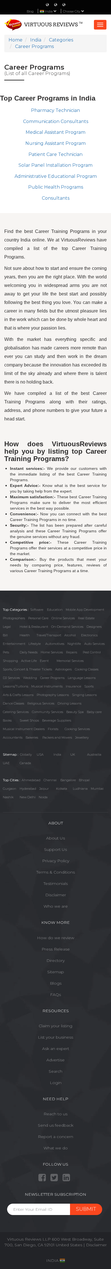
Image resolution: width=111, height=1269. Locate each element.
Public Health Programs (55, 187)
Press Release (56, 949)
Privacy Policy (55, 860)
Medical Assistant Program (55, 132)
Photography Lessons (53, 695)
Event (44, 661)
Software (36, 610)
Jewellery (82, 737)
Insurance (73, 686)
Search (55, 1071)
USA (40, 755)
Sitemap (55, 971)
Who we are (56, 906)
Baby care (94, 712)
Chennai (50, 780)
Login (55, 1082)
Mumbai (97, 789)
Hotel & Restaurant (34, 627)
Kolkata (61, 789)
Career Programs (52, 678)
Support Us (55, 849)
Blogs (55, 983)
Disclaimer (55, 894)
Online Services (63, 618)
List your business (55, 1037)
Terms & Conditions (55, 872)
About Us (55, 838)
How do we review (55, 937)
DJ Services (11, 678)
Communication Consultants (55, 121)
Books (7, 720)
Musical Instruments (47, 686)
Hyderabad (28, 789)
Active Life (29, 661)
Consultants (55, 198)
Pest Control (92, 652)
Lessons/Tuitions (15, 686)
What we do (56, 1148)
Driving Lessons (69, 703)
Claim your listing (55, 1025)
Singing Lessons (84, 695)
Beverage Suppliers (56, 720)
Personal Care (38, 618)
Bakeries (32, 737)
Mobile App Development (85, 610)
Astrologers (63, 669)
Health (25, 635)
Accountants (12, 737)
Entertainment (14, 644)
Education (55, 610)
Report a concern (55, 1136)
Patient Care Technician (55, 154)
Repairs (71, 652)
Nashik (8, 797)
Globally (26, 755)
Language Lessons (82, 678)
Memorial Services (70, 661)
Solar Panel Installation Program (55, 165)
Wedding (30, 678)
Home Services (52, 652)
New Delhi (28, 797)
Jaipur (44, 789)
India (57, 755)
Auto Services (94, 644)
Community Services (47, 712)
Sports (89, 686)
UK (72, 755)
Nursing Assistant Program (55, 143)
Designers (94, 627)
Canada (25, 763)
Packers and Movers (57, 737)
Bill (5, 635)
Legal (7, 627)
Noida (43, 797)
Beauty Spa (75, 712)
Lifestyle (34, 644)
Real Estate (86, 618)
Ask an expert (55, 1048)
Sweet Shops (29, 720)
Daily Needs (29, 652)
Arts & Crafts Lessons (18, 695)
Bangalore (68, 780)
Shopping (10, 661)
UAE (6, 763)
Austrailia (94, 755)
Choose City (72, 11)
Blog (30, 11)
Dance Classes (13, 703)
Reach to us (55, 1113)
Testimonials (56, 883)
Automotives (54, 644)
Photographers (14, 618)
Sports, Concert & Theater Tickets (27, 669)
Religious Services (40, 703)
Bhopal (84, 780)
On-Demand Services (67, 627)
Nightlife (74, 644)
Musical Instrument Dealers (24, 729)
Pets (6, 652)
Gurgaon (9, 789)
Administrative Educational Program (56, 176)
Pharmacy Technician (55, 110)
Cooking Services (77, 729)
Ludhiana (80, 789)
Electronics (89, 635)
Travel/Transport (48, 635)
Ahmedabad (31, 780)
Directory (55, 960)
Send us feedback (55, 1125)
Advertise (55, 1059)
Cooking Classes (86, 669)
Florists (53, 729)
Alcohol (70, 635)
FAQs (55, 994)
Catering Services (16, 712)
